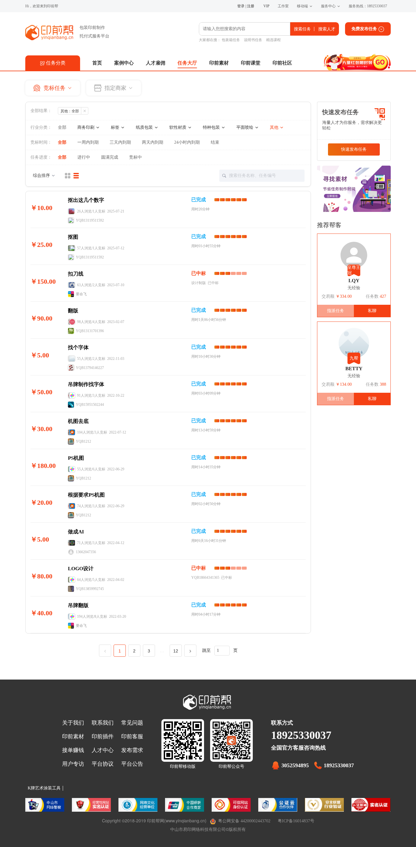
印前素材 (219, 62)
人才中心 (103, 750)
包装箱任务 (231, 40)
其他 (275, 127)
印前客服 (132, 736)
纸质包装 (145, 127)
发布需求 (132, 750)
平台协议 (103, 764)
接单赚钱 (73, 750)
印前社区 (282, 62)
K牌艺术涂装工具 (44, 788)
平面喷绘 (245, 127)
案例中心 (124, 62)
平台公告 (132, 764)
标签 (116, 127)
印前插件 (103, 736)
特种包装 (212, 127)
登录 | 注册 (245, 6)
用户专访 (73, 764)
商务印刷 (86, 127)
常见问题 (132, 723)
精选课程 (273, 40)
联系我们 (103, 723)
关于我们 (73, 723)
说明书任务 (253, 40)
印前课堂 (250, 62)
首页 (97, 62)
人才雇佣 (155, 62)
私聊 (372, 310)
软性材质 (178, 127)
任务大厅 (187, 62)
